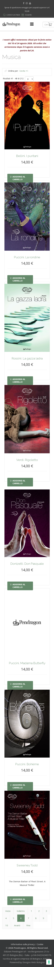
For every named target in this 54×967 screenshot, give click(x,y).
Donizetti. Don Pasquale (27, 563)
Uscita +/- (24, 70)
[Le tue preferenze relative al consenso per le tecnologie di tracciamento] (49, 962)
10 (6, 925)
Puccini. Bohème (27, 764)
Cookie (40, 944)
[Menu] (31, 24)
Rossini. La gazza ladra (27, 358)
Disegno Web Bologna (33, 962)
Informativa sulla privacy (23, 944)
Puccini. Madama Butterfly (27, 663)
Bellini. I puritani (27, 156)
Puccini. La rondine (27, 257)
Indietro (21, 910)
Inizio (8, 910)
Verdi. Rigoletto (27, 460)
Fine (28, 925)
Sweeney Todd (27, 865)
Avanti (17, 925)
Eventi (28, 14)
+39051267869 (13, 15)
